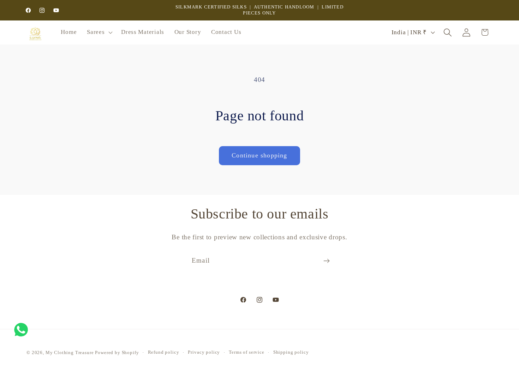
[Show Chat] (22, 329)
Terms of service (246, 352)
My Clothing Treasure (70, 352)
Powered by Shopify (117, 352)
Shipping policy (291, 352)
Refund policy (163, 352)
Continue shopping (259, 155)
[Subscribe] (326, 260)
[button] (99, 32)
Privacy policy (204, 352)
